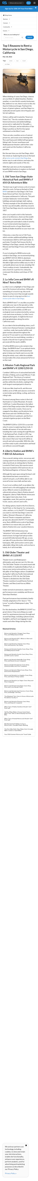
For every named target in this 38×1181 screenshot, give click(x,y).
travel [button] (24, 60)
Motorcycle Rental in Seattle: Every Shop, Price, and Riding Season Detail (18, 649)
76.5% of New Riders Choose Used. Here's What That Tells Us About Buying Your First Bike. (17, 713)
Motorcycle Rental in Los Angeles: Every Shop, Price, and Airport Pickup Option (18, 675)
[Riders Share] (4, 2)
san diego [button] (7, 64)
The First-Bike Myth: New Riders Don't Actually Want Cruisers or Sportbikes (18, 729)
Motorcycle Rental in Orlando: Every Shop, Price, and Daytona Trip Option (17, 644)
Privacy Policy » (11, 1173)
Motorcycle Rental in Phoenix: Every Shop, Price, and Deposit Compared (17, 702)
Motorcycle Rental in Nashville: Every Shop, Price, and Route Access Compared (17, 660)
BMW (5, 192)
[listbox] (19, 19)
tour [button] (17, 60)
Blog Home (8, 15)
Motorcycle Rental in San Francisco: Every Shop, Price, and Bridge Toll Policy (18, 691)
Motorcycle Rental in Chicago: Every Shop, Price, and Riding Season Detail (17, 633)
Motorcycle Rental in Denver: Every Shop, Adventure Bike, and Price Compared (16, 665)
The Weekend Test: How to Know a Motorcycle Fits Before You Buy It (19, 696)
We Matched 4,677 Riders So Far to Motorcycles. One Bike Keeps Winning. (16, 724)
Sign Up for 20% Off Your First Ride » (19, 9)
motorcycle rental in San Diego (17, 158)
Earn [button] (28, 3)
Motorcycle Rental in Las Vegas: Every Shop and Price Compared (18, 681)
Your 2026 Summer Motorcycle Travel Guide (17, 734)
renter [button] (10, 60)
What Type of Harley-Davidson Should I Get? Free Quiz (18, 707)
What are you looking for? (12, 34)
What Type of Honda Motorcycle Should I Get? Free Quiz (18, 719)
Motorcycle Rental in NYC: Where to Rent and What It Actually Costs (18, 639)
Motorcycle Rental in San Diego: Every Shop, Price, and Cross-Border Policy (17, 686)
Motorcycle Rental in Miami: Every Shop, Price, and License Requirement (18, 670)
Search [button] (29, 37)
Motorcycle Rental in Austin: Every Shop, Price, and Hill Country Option (18, 654)
